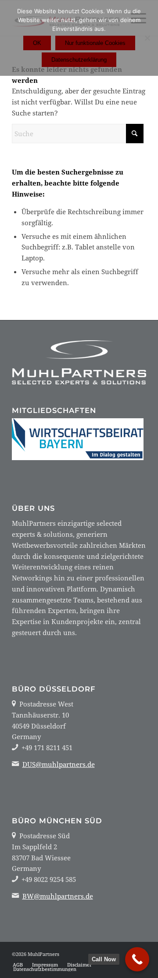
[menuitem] (17, 965)
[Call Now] (137, 959)
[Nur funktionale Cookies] (147, 37)
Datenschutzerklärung (79, 59)
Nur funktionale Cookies (95, 43)
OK (37, 43)
